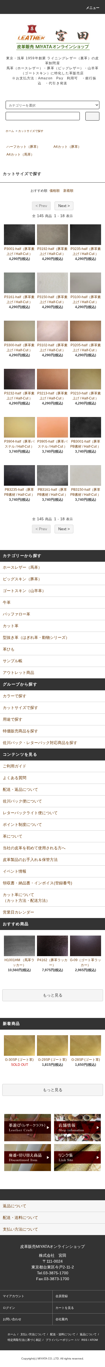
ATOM (94, 1339)
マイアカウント (13, 1296)
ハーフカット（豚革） (23, 147)
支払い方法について (33, 1334)
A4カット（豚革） (67, 147)
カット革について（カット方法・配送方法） (26, 897)
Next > (64, 205)
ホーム (10, 130)
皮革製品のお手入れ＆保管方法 (30, 859)
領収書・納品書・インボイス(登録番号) (37, 883)
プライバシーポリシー (60, 1339)
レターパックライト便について (30, 813)
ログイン (9, 1307)
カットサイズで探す (30, 130)
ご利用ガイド (14, 766)
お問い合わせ (12, 1319)
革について (12, 836)
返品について (88, 1334)
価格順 (55, 191)
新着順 (68, 191)
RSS (84, 1339)
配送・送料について (62, 1334)
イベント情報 (14, 871)
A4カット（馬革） (20, 154)
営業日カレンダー (18, 912)
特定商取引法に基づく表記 (24, 1339)
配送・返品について (20, 789)
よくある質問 (14, 777)
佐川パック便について (22, 801)
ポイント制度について (22, 824)
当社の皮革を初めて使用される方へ (34, 848)
